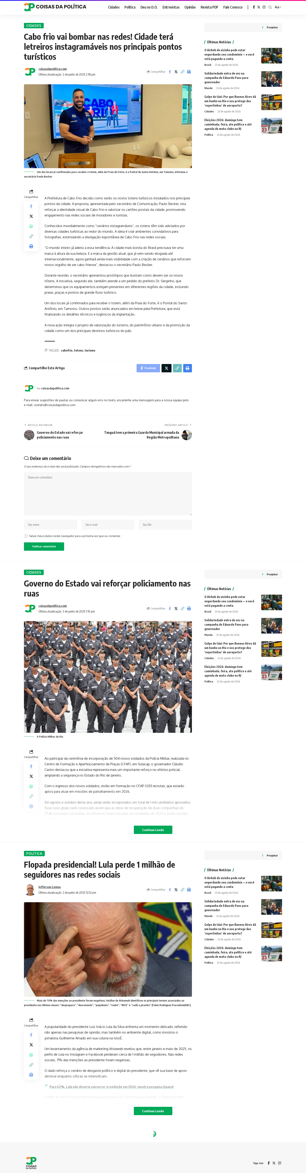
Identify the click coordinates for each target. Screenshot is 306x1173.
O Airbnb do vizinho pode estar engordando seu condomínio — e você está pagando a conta (229, 54)
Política (208, 134)
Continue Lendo (153, 830)
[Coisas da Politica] (55, 7)
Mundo (208, 88)
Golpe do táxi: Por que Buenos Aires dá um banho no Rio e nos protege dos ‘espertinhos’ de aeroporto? (230, 101)
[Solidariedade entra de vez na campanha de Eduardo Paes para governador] (271, 79)
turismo (90, 350)
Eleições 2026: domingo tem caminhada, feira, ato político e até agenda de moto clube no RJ (228, 124)
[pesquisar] (270, 7)
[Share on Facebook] (170, 71)
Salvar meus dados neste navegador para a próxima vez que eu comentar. (75, 536)
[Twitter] (258, 7)
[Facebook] (254, 7)
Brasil (207, 64)
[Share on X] (176, 71)
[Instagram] (263, 7)
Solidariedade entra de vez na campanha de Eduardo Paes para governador (226, 78)
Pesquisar (272, 27)
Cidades (33, 26)
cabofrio (66, 350)
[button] (182, 71)
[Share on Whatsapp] (31, 226)
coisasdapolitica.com (53, 69)
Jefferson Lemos (50, 887)
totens (78, 350)
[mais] (248, 7)
